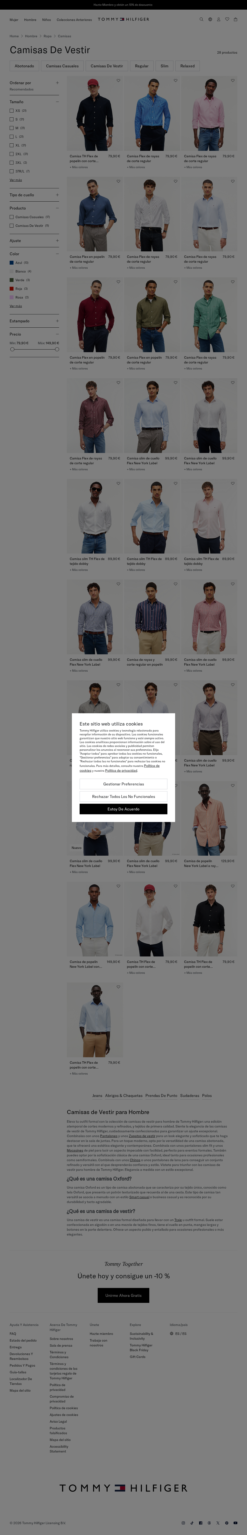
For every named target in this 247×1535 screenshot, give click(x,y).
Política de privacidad (121, 770)
